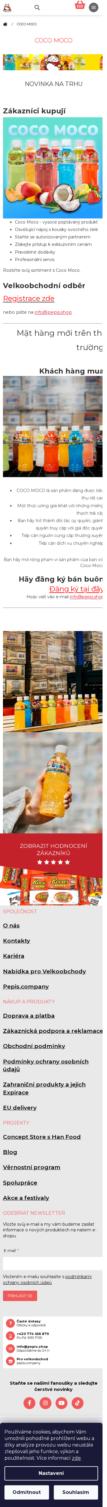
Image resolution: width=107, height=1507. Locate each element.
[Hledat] (36, 7)
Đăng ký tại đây (76, 589)
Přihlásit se (20, 1296)
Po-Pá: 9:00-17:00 (33, 1336)
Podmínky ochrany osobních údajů (46, 1065)
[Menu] (94, 7)
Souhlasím (75, 1492)
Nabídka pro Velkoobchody (44, 971)
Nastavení (51, 1473)
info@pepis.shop (53, 312)
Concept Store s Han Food (42, 1136)
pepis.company (32, 1361)
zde (76, 1458)
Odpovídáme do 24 (33, 1349)
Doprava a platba (29, 1015)
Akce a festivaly (26, 1197)
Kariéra (13, 955)
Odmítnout (26, 1492)
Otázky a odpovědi (31, 1323)
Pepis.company (26, 986)
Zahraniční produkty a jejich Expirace (44, 1088)
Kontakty (16, 940)
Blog (10, 1152)
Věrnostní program (31, 1167)
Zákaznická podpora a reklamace (53, 1030)
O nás (11, 925)
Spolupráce (20, 1182)
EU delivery (20, 1107)
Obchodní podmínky (34, 1046)
